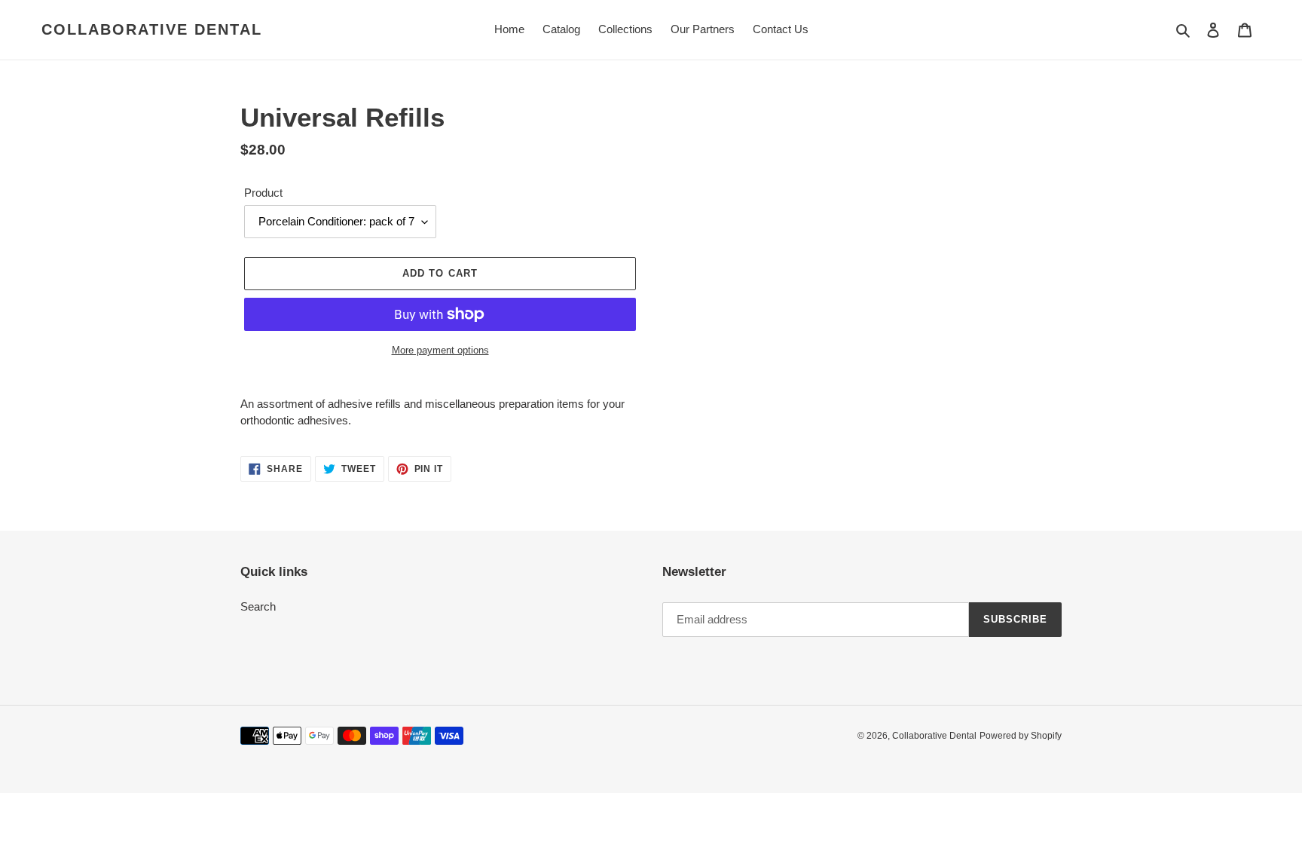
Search (258, 606)
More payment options (440, 350)
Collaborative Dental (151, 29)
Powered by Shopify (1021, 735)
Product (263, 192)
